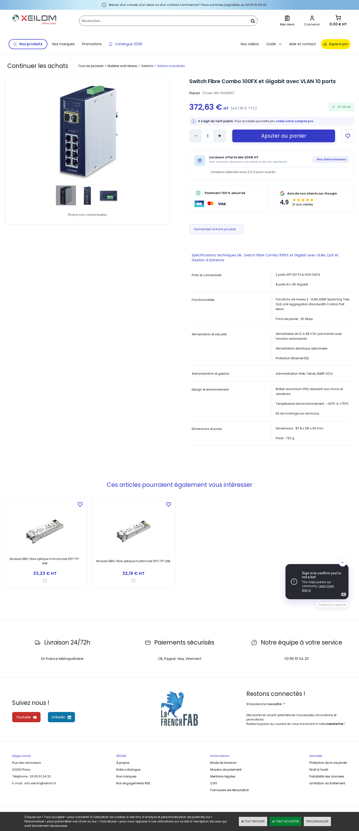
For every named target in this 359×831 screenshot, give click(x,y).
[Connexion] (312, 18)
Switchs (147, 66)
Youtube (23, 717)
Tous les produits (91, 66)
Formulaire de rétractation (229, 790)
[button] (316, 581)
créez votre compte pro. (295, 121)
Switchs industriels (171, 66)
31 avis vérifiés (302, 204)
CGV (213, 783)
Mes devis (287, 24)
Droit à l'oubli (318, 769)
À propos (122, 763)
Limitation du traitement (327, 783)
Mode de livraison (223, 763)
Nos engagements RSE (133, 783)
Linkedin (58, 717)
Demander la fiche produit (215, 229)
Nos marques (63, 44)
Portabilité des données (326, 776)
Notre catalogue (128, 769)
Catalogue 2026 (128, 44)
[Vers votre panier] (338, 18)
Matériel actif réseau (122, 66)
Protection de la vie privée (328, 763)
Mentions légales (222, 776)
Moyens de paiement (226, 769)
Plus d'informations (331, 159)
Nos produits (30, 44)
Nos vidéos (250, 44)
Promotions (92, 44)
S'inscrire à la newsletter (264, 704)
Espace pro (338, 44)
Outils (271, 44)
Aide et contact (302, 44)
